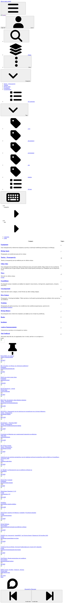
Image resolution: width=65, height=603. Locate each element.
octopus (9, 448)
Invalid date (28, 601)
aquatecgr (13, 549)
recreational (3, 368)
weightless (13, 504)
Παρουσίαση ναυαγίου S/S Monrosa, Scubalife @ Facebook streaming (18, 512)
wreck (2, 494)
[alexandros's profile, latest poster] (2, 387)
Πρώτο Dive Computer (6, 480)
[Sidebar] (13, 8)
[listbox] (34, 212)
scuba (13, 368)
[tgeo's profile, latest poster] (2, 364)
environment (10, 403)
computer (10, 482)
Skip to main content (6, 1)
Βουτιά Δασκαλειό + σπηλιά (8, 388)
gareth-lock (9, 527)
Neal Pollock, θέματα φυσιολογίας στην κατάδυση (13, 558)
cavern (4, 391)
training (2, 549)
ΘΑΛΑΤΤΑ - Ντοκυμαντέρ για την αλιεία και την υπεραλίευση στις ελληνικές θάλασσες (23, 411)
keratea (8, 391)
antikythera (9, 461)
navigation (18, 549)
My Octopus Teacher (6, 445)
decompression (4, 482)
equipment (9, 368)
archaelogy (3, 461)
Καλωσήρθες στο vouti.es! (7, 355)
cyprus (8, 572)
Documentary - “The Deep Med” (9, 423)
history (12, 538)
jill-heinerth (3, 527)
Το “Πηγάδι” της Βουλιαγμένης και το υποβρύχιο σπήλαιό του (16, 470)
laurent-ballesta (17, 425)
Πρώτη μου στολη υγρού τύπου (9, 377)
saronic (5, 494)
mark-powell (15, 527)
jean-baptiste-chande (6, 504)
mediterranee (10, 425)
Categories (6, 237)
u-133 (8, 494)
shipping (15, 403)
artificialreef (4, 572)
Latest (5, 238)
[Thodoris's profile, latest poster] (2, 375)
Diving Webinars (5, 524)
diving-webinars (22, 527)
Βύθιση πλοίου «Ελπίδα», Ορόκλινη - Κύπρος (12, 569)
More (2, 577)
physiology (11, 561)
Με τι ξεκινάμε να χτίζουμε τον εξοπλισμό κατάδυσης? (14, 365)
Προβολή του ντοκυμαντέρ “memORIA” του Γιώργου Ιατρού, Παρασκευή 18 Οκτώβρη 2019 (24, 535)
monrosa (9, 515)
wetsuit (7, 380)
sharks (8, 437)
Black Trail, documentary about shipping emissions (13, 400)
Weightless (3, 502)
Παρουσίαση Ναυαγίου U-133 (8, 491)
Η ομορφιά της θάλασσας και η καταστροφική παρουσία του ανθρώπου (19, 434)
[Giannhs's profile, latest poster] (2, 421)
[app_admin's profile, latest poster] (2, 342)
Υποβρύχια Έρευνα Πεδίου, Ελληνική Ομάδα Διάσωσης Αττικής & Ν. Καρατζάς (21, 547)
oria (18, 538)
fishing (9, 414)
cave (2, 391)
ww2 (15, 538)
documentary (4, 403)
